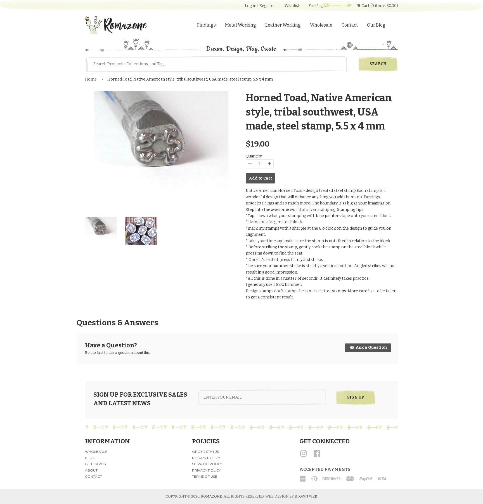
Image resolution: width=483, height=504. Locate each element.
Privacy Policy (206, 470)
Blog (90, 458)
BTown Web (306, 496)
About (91, 470)
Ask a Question (371, 347)
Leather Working (283, 25)
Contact (350, 25)
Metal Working (240, 25)
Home (91, 79)
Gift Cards (95, 464)
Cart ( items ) (379, 5)
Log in (250, 5)
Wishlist (292, 5)
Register (267, 5)
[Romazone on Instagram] (303, 455)
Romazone (211, 496)
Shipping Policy (207, 464)
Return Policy (206, 458)
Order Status (205, 451)
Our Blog (376, 25)
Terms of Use (204, 476)
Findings (206, 25)
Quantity (254, 156)
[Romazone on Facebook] (317, 455)
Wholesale (321, 25)
